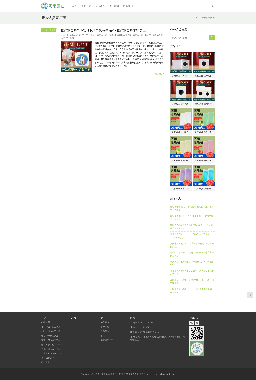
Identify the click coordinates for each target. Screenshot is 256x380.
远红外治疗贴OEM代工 (52, 344)
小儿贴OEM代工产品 (50, 326)
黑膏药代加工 (107, 340)
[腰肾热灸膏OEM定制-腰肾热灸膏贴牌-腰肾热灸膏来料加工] (76, 56)
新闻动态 (100, 5)
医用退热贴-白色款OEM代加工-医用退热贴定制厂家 (181, 132)
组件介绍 (105, 326)
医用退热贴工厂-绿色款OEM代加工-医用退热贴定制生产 (204, 132)
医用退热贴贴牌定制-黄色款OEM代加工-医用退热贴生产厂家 (181, 160)
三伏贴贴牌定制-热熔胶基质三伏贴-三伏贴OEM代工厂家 (181, 104)
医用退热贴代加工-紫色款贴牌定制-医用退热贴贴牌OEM (181, 188)
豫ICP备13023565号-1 (132, 374)
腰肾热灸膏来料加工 (142, 35)
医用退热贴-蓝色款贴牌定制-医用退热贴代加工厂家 (204, 188)
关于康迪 (114, 5)
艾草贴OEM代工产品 (50, 340)
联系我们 (128, 5)
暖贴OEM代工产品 (49, 335)
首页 (74, 5)
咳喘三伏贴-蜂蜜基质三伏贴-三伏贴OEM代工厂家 (204, 104)
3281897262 (145, 327)
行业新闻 (45, 362)
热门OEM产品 (47, 358)
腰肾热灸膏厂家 (124, 35)
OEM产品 (86, 5)
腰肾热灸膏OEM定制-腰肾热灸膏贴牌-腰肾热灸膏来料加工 (103, 30)
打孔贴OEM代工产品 (50, 331)
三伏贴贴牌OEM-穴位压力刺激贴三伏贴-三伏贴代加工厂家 (181, 76)
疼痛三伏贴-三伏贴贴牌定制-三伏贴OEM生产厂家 (204, 76)
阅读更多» (159, 73)
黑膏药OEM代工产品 (50, 349)
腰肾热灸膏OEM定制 (106, 35)
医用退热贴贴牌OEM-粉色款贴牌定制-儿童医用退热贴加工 (204, 160)
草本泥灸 (70, 37)
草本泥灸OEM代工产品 (77, 35)
